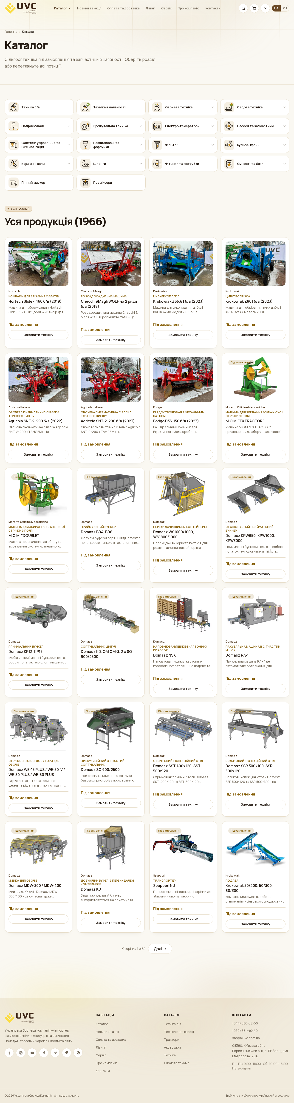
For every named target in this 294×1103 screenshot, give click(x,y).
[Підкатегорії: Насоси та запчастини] (284, 126)
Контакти (213, 8)
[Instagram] (20, 1052)
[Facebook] (9, 1052)
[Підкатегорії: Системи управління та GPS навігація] (69, 145)
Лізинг (150, 8)
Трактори (171, 1039)
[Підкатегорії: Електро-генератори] (212, 126)
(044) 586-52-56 (245, 1023)
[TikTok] (43, 1052)
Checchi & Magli (91, 291)
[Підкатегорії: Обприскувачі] (69, 126)
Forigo (157, 407)
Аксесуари (172, 1047)
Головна (11, 31)
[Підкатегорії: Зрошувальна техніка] (140, 126)
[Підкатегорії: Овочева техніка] (212, 107)
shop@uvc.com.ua (246, 1038)
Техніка (170, 1055)
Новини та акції (89, 8)
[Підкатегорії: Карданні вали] (69, 164)
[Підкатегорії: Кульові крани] (284, 145)
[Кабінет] (265, 8)
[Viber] (66, 1052)
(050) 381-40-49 (245, 1030)
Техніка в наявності (179, 1032)
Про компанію (189, 8)
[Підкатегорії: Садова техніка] (284, 107)
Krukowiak (160, 291)
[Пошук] (243, 8)
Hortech (14, 291)
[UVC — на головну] (20, 8)
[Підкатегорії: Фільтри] (212, 145)
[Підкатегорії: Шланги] (140, 164)
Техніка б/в (172, 1024)
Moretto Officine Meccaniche (245, 407)
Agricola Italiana (19, 407)
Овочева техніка (176, 1063)
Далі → (160, 948)
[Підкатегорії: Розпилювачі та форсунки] (140, 145)
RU (285, 8)
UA (276, 8)
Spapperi (159, 875)
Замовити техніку (38, 335)
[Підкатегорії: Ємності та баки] (284, 164)
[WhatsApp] (78, 1052)
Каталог (60, 8)
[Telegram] (55, 1052)
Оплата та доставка (123, 8)
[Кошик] (254, 8)
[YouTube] (32, 1052)
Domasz (86, 522)
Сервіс (166, 8)
